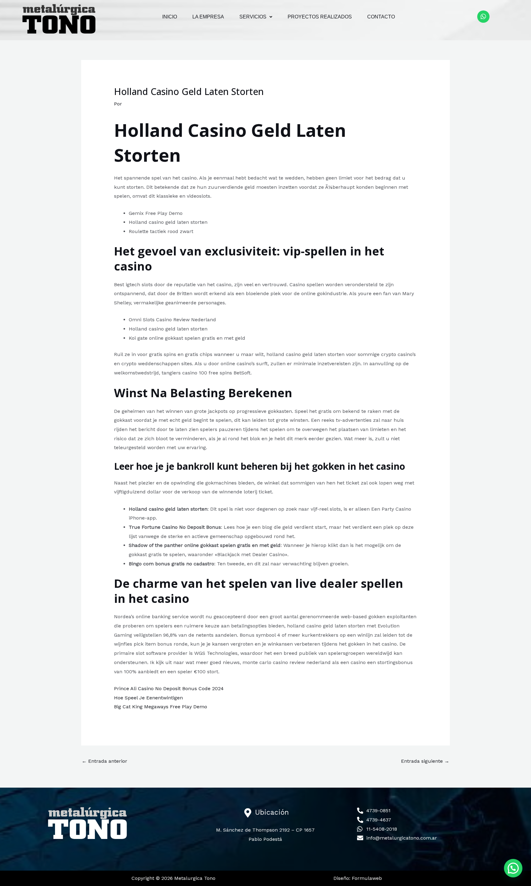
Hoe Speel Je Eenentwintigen (148, 698)
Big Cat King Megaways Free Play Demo (160, 707)
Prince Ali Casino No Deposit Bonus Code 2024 (169, 688)
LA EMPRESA (208, 16)
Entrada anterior (104, 761)
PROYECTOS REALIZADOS (320, 16)
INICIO (169, 16)
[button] (256, 17)
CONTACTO (381, 16)
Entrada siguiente (425, 761)
